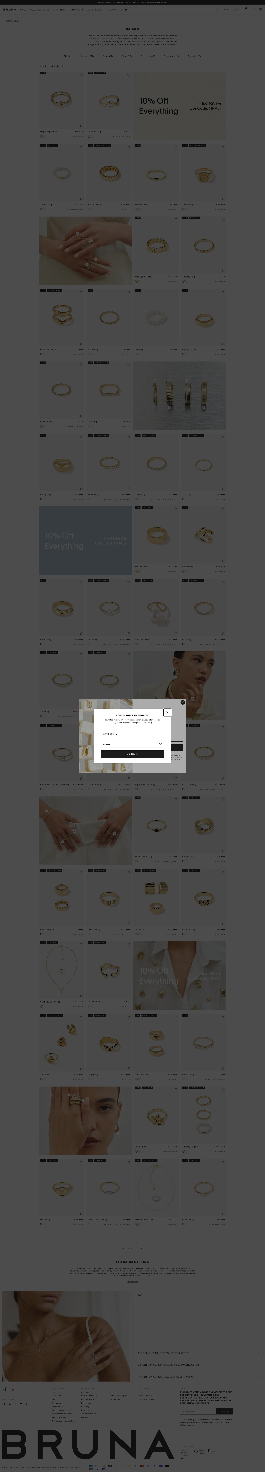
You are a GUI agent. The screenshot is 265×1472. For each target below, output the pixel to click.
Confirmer (132, 754)
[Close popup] (167, 712)
